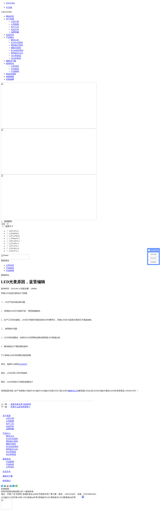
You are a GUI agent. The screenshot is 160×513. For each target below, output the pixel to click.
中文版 (9, 7)
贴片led (15, 489)
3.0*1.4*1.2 (14, 231)
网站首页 (10, 16)
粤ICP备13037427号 (44, 491)
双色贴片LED (17, 53)
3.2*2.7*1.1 (14, 251)
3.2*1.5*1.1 (14, 246)
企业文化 (15, 29)
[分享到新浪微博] (8, 486)
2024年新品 (16, 58)
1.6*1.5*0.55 (14, 236)
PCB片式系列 (17, 42)
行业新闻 (15, 71)
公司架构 (15, 24)
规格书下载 (11, 61)
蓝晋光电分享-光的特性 (20, 404)
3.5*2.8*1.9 (14, 248)
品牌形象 (15, 32)
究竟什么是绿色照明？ (20, 407)
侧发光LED (73, 391)
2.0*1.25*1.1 (14, 241)
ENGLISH (10, 3)
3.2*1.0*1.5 (14, 243)
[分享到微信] (16, 486)
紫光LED (15, 40)
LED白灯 (23, 364)
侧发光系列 (16, 48)
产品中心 (7, 433)
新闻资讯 (10, 63)
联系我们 (7, 481)
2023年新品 (16, 56)
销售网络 (10, 77)
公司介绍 (15, 21)
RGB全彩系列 (17, 50)
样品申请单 (11, 74)
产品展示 (10, 37)
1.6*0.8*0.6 (14, 233)
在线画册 (10, 79)
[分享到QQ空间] (5, 486)
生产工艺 (15, 27)
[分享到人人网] (13, 486)
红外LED (24, 489)
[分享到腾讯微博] (11, 486)
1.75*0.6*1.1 (14, 238)
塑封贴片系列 (17, 45)
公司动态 (15, 66)
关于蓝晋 (10, 19)
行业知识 (15, 69)
